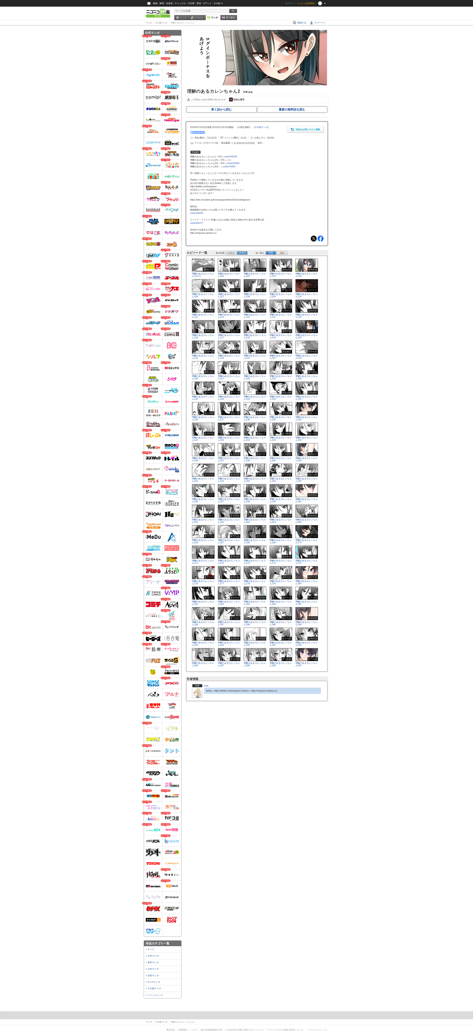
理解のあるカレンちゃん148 (255, 459)
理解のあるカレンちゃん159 (281, 500)
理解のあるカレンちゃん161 (203, 520)
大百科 (191, 3)
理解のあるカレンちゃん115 (306, 315)
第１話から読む (221, 109)
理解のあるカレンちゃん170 (306, 541)
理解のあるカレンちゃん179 (281, 582)
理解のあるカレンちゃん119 (281, 336)
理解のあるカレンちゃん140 (306, 418)
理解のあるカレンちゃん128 (255, 377)
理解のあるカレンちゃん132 (229, 397)
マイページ (319, 22)
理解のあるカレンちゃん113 (255, 315)
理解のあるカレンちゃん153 (255, 479)
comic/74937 (229, 166)
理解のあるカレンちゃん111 (203, 315)
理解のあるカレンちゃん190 (306, 623)
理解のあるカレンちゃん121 (203, 356)
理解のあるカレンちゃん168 (255, 541)
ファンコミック (155, 995)
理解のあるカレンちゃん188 (255, 623)
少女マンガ (153, 969)
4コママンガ (154, 982)
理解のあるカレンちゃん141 (203, 438)
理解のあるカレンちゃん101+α (203, 274)
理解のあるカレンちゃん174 (281, 561)
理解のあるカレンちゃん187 (229, 623)
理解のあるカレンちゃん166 (203, 541)
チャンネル (180, 3)
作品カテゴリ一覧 (157, 943)
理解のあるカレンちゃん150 (306, 459)
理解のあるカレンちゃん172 (229, 561)
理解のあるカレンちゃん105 (306, 274)
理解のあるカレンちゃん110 (306, 295)
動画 (155, 3)
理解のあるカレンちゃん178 (255, 582)
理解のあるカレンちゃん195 (306, 643)
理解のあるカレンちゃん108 (255, 295)
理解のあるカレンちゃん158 (255, 500)
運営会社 (170, 1030)
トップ (183, 17)
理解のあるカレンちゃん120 (306, 336)
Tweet (314, 239)
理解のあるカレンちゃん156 (203, 500)
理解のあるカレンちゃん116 (203, 336)
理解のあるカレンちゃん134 (281, 397)
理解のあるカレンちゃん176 (203, 582)
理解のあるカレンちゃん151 (203, 479)
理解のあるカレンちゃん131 (203, 397)
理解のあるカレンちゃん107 (229, 295)
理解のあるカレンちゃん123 (255, 356)
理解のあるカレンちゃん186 (203, 623)
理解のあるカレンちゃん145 (306, 438)
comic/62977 (196, 223)
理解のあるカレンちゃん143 (255, 438)
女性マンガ (153, 975)
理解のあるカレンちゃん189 (281, 623)
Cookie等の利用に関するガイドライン (245, 1030)
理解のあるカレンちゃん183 (255, 602)
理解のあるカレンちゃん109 (281, 295)
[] (261, 127)
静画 (162, 3)
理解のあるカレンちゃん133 (255, 397)
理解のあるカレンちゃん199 (281, 664)
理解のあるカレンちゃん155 (306, 479)
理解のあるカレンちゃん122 (229, 356)
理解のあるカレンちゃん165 (306, 520)
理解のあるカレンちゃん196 (203, 664)
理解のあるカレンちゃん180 (306, 582)
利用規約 (182, 1030)
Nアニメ (207, 3)
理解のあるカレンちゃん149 (281, 459)
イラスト (198, 17)
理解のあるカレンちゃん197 (229, 664)
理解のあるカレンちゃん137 (229, 418)
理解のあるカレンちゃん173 (255, 561)
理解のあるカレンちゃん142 (229, 438)
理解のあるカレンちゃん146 (203, 459)
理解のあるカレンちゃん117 (229, 336)
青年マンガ (153, 962)
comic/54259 (230, 156)
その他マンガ (154, 988)
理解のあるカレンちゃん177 (229, 582)
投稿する (301, 22)
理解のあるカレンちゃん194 (281, 643)
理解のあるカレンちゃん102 (229, 274)
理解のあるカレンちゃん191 (203, 643)
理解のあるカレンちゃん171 (203, 561)
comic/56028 (196, 213)
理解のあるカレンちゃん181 (203, 602)
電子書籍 (230, 17)
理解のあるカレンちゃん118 (255, 336)
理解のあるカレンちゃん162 (229, 520)
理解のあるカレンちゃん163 (255, 520)
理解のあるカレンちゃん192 (229, 643)
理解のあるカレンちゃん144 (281, 438)
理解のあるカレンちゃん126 (203, 377)
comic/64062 (233, 163)
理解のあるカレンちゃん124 (281, 356)
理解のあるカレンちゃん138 (255, 418)
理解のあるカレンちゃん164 (281, 520)
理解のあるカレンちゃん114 (281, 315)
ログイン (289, 3)
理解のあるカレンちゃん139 (281, 418)
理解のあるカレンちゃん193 (255, 643)
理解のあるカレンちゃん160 (306, 500)
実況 (199, 3)
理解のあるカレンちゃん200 (306, 664)
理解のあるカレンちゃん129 (281, 377)
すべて (151, 949)
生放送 (169, 3)
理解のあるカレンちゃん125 (306, 356)
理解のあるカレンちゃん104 (281, 274)
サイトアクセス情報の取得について (285, 1030)
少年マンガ (153, 955)
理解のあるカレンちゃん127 (229, 377)
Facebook (321, 239)
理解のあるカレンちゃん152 (229, 479)
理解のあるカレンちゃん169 (281, 541)
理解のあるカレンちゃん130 (306, 377)
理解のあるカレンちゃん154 (281, 479)
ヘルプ (194, 1030)
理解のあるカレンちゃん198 (255, 664)
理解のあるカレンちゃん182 (229, 602)
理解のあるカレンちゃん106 (203, 295)
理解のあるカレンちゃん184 (281, 602)
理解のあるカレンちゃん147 (229, 459)
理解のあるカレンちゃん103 (255, 274)
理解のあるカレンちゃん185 (306, 602)
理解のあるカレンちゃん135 (306, 397)
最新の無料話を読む (292, 109)
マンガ (214, 17)
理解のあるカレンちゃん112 (229, 315)
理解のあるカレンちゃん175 (306, 561)
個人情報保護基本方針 (212, 1030)
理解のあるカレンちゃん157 (229, 500)
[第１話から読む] (257, 84)
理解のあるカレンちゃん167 (229, 541)
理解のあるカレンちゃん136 (203, 418)
